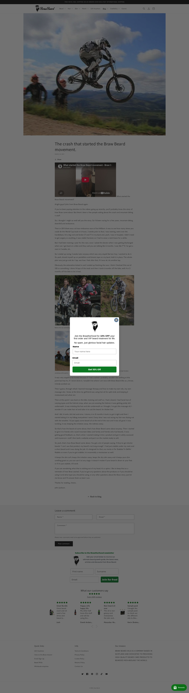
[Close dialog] (116, 320)
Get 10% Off (94, 369)
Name (76, 346)
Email (75, 357)
